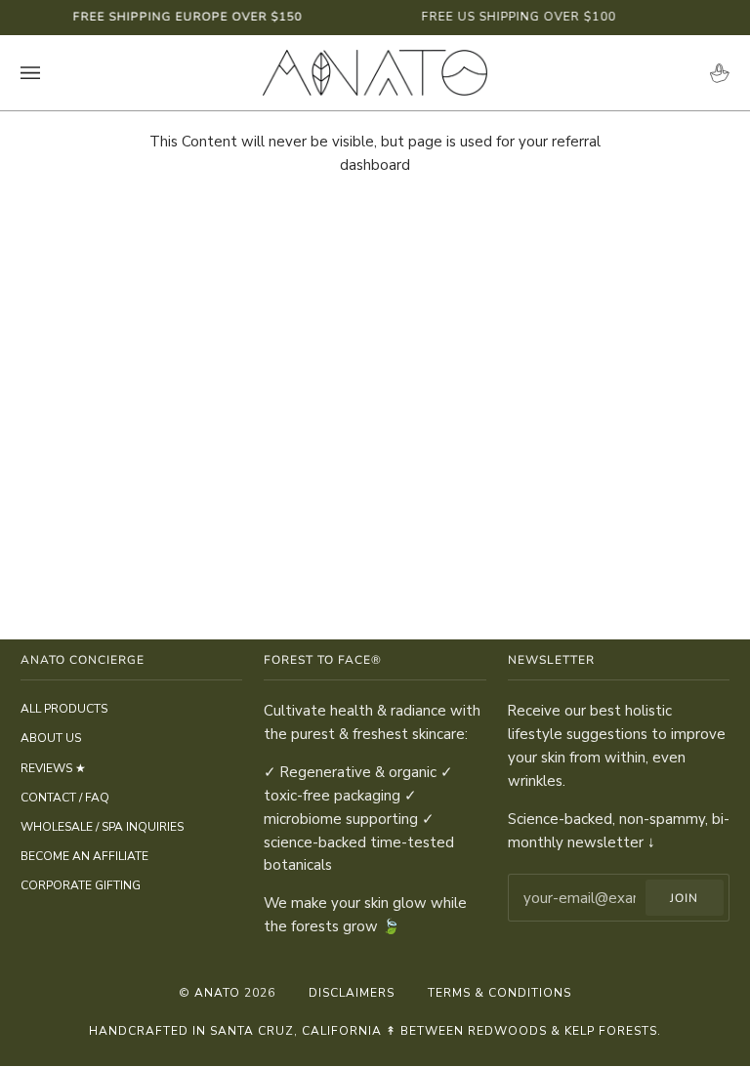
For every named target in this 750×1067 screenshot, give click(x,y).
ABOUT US (51, 738)
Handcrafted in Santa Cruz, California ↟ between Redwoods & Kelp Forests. (375, 1031)
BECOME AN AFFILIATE (84, 856)
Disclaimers (352, 993)
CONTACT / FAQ (65, 797)
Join (684, 898)
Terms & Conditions (499, 993)
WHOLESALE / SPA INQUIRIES (102, 827)
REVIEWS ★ (53, 768)
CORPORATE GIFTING (81, 885)
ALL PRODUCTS (64, 709)
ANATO (217, 993)
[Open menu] (50, 72)
